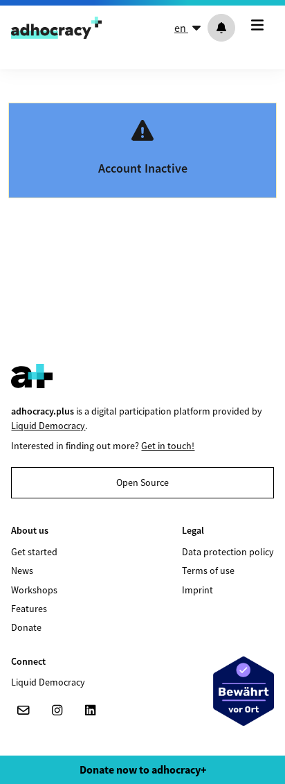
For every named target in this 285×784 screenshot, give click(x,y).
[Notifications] (221, 28)
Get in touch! (167, 445)
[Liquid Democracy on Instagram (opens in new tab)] (56, 710)
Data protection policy (228, 552)
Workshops (34, 590)
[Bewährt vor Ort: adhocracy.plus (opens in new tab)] (243, 691)
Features (29, 608)
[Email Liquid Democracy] (23, 710)
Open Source (142, 482)
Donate (26, 627)
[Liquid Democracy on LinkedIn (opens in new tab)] (89, 710)
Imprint (197, 590)
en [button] (181, 28)
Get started (34, 552)
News (22, 570)
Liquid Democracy (48, 425)
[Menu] (260, 25)
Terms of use (208, 570)
